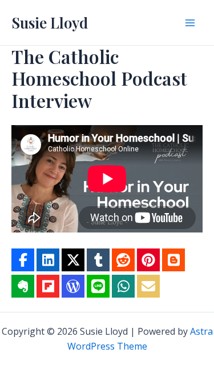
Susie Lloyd (49, 23)
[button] (22, 259)
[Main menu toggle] (190, 22)
